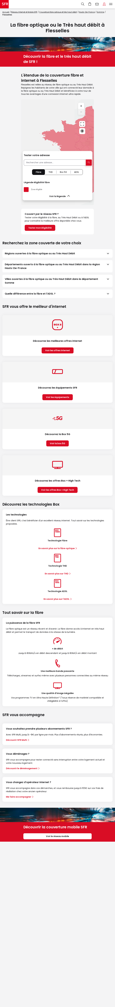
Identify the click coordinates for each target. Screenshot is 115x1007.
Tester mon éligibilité (40, 227)
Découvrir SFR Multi (16, 740)
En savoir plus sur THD (56, 573)
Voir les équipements (57, 397)
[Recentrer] (82, 124)
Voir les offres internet (57, 350)
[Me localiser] (82, 131)
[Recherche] (82, 4)
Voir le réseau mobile (57, 836)
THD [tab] (51, 172)
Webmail (97, 4)
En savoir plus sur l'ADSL (56, 599)
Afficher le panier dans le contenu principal (89, 4)
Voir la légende (57, 196)
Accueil (5, 12)
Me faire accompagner (18, 796)
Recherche (82, 4)
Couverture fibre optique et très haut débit (58, 12)
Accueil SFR (4, 4)
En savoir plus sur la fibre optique (56, 548)
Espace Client (104, 4)
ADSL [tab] (76, 172)
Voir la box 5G (57, 443)
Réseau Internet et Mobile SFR (24, 12)
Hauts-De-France (87, 12)
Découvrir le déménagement (21, 768)
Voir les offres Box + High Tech (57, 489)
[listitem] (57, 253)
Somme (100, 12)
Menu (110, 4)
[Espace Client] (104, 4)
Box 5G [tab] (63, 172)
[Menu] (111, 4)
